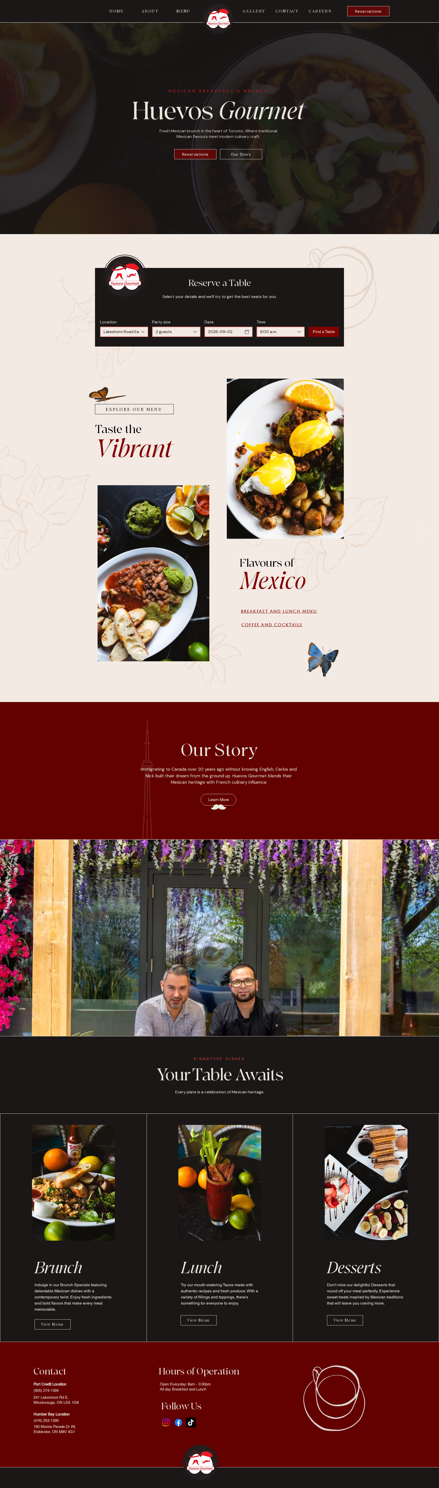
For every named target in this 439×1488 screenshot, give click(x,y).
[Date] (247, 332)
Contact (50, 1371)
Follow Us (181, 1406)
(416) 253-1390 (46, 1420)
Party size (161, 322)
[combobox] (124, 332)
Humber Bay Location (52, 1414)
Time (261, 322)
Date (209, 322)
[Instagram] (166, 1422)
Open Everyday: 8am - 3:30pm (185, 1384)
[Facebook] (178, 1422)
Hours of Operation (199, 1371)
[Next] (424, 532)
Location (108, 322)
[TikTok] (191, 1422)
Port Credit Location (50, 1384)
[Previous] (15, 532)
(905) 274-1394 (46, 1390)
